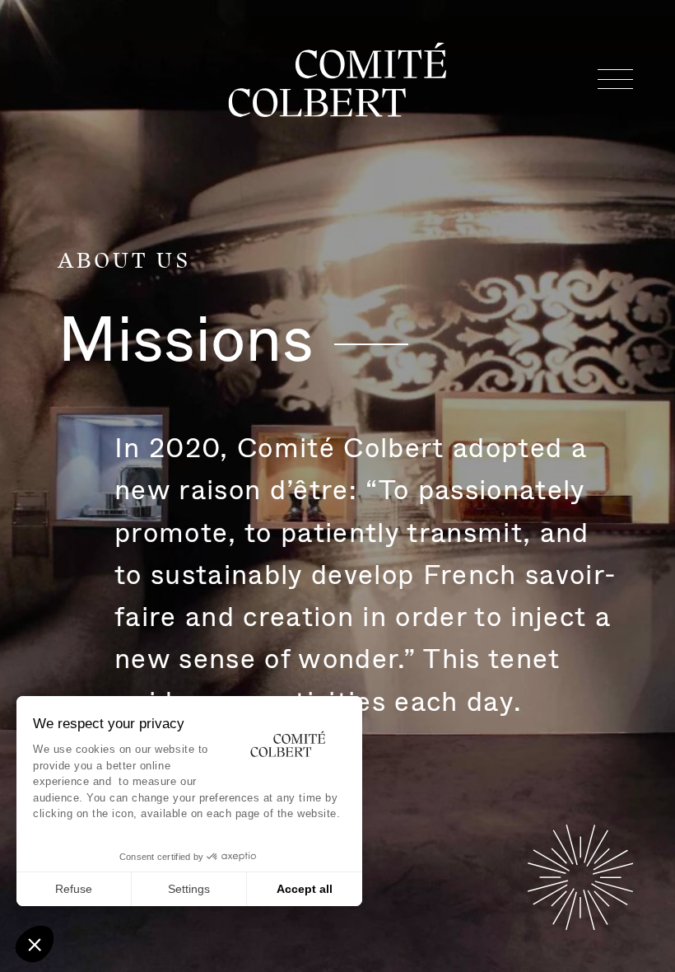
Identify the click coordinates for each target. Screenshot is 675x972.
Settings (189, 888)
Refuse (73, 888)
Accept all (305, 888)
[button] (34, 944)
